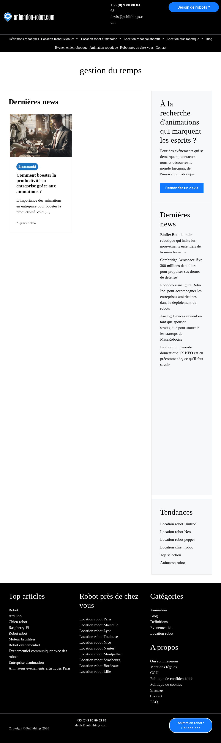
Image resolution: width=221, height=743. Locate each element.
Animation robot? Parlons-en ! (191, 725)
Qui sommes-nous (164, 661)
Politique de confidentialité (171, 678)
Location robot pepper (177, 539)
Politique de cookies (166, 684)
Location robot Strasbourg (99, 660)
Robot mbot (18, 633)
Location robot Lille (95, 671)
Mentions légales (163, 667)
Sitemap (156, 690)
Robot (13, 610)
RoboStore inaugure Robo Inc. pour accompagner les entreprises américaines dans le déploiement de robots (181, 296)
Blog (209, 39)
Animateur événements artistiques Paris (40, 668)
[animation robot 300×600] (182, 477)
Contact (161, 47)
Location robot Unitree (178, 524)
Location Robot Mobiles (57, 39)
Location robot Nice (95, 642)
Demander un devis (181, 188)
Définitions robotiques (24, 39)
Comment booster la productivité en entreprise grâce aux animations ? (36, 183)
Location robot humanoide (99, 39)
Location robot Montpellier (100, 654)
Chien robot (18, 622)
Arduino (15, 616)
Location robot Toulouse (98, 636)
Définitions (159, 622)
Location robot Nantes (96, 648)
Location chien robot (176, 547)
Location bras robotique (183, 39)
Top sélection (170, 555)
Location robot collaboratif (142, 39)
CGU (154, 673)
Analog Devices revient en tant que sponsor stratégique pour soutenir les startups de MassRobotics (181, 327)
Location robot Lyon (95, 631)
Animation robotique (104, 47)
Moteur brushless (22, 639)
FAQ (154, 702)
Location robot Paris (95, 619)
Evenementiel (27, 166)
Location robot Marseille (98, 625)
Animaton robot (172, 563)
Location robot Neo (175, 532)
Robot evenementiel (24, 645)
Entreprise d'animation (26, 662)
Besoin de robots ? (193, 7)
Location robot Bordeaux (99, 666)
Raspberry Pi (19, 627)
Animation (158, 610)
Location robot (161, 633)
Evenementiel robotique (71, 47)
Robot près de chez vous (136, 47)
